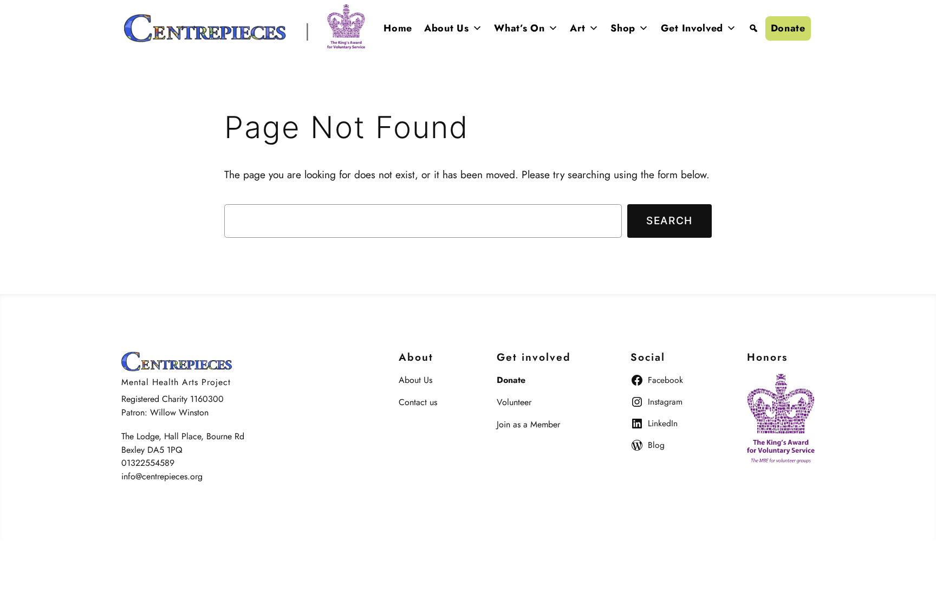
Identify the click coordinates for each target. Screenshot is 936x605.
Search (669, 220)
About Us (446, 28)
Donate (788, 28)
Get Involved (692, 28)
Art (577, 28)
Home (398, 28)
